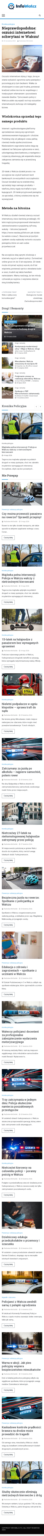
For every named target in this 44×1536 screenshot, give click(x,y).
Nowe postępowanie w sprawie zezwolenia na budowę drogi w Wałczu (19, 329)
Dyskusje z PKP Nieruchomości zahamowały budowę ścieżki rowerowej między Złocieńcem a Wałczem (27, 396)
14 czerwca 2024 (22, 398)
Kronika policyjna (8, 24)
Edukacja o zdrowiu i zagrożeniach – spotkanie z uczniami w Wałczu (19, 970)
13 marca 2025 (22, 353)
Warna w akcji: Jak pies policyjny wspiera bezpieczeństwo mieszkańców (21, 1366)
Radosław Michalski (26, 41)
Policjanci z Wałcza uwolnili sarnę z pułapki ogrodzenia (19, 1303)
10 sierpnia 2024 (22, 368)
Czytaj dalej (8, 538)
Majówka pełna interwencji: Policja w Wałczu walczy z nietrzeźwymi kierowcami (19, 449)
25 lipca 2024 (21, 383)
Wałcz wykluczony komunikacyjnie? (9, 296)
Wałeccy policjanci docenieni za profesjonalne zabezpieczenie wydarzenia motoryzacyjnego (20, 1037)
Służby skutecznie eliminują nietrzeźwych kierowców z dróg (22, 1493)
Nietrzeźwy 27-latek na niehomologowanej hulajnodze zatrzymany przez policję (21, 836)
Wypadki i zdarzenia (8, 1297)
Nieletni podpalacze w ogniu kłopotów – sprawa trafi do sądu (19, 707)
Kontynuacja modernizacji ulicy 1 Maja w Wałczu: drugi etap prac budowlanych (27, 348)
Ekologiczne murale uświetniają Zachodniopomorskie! (33, 298)
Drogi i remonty (10, 322)
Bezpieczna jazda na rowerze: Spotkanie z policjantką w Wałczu (20, 901)
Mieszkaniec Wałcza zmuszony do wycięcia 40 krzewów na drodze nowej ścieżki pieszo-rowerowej (26, 365)
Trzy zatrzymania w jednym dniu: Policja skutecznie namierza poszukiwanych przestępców (19, 1105)
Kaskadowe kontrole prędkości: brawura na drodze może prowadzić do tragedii (21, 1431)
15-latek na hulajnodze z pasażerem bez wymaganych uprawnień (20, 643)
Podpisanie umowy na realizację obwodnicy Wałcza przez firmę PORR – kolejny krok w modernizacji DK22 (27, 379)
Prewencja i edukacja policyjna (12, 509)
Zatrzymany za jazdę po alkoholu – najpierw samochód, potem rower (21, 772)
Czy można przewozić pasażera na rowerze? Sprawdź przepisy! (22, 515)
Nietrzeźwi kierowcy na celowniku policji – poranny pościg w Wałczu (19, 1171)
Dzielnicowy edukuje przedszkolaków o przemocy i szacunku (21, 1241)
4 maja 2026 (8, 455)
